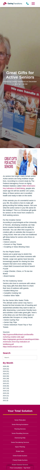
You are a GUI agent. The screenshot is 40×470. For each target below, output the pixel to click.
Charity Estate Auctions (20, 460)
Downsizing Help (20, 438)
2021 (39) (6, 378)
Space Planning (20, 447)
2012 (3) (5, 400)
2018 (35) (6, 386)
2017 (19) (6, 388)
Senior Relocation (20, 420)
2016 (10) (6, 391)
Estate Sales (20, 451)
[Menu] (33, 3)
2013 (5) (5, 398)
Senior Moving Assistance (20, 424)
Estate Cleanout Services (20, 464)
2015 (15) (6, 393)
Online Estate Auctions (20, 455)
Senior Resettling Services (20, 433)
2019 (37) (6, 383)
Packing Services (20, 429)
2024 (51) (6, 371)
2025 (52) (6, 369)
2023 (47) (6, 374)
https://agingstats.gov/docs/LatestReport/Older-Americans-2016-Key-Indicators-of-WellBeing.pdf (21, 341)
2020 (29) (6, 381)
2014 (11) (6, 395)
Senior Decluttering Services (20, 442)
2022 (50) (6, 376)
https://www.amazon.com (12, 347)
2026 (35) (6, 366)
